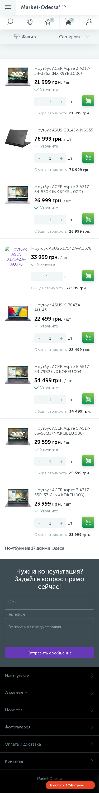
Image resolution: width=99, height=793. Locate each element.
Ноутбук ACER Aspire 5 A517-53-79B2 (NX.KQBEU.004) (62, 369)
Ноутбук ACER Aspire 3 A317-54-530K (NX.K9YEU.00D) (62, 189)
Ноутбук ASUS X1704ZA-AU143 (58, 307)
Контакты (14, 761)
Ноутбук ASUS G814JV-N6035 (63, 130)
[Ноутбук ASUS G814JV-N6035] (18, 138)
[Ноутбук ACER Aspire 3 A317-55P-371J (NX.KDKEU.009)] (18, 498)
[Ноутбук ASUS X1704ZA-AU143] (18, 313)
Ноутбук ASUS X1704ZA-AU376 (61, 248)
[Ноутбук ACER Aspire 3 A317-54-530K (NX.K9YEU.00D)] (18, 195)
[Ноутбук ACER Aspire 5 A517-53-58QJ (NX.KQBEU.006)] (18, 436)
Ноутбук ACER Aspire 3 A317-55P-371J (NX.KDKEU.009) (62, 492)
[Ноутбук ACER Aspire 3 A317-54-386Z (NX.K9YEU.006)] (18, 76)
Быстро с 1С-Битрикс (67, 785)
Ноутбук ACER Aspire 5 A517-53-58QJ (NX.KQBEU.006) (62, 431)
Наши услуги (17, 675)
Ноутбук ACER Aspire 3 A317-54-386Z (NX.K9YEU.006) (62, 71)
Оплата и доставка (23, 744)
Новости (13, 709)
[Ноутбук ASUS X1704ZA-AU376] (16, 256)
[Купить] (88, 100)
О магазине (16, 692)
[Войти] (89, 22)
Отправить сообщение (49, 652)
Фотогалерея (17, 727)
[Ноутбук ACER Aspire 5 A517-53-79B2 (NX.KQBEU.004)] (18, 375)
